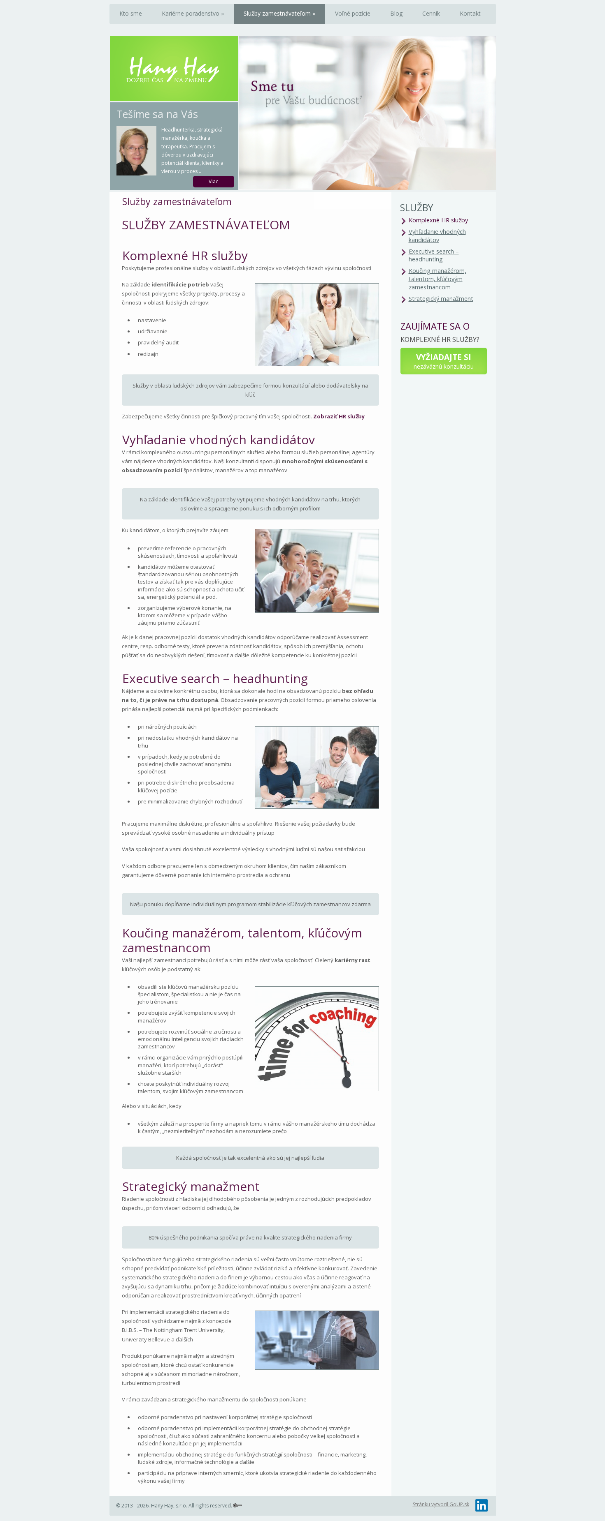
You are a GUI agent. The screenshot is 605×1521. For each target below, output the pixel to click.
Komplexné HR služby (438, 220)
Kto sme (130, 13)
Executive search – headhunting (434, 255)
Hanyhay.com (174, 70)
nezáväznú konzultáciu (444, 361)
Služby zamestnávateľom (279, 13)
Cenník (431, 13)
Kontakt (470, 13)
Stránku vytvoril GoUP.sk (441, 1504)
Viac (213, 181)
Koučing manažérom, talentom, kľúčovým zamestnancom (437, 279)
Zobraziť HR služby (339, 416)
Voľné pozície (352, 13)
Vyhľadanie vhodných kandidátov (437, 236)
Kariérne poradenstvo (193, 13)
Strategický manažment (441, 298)
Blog (396, 13)
